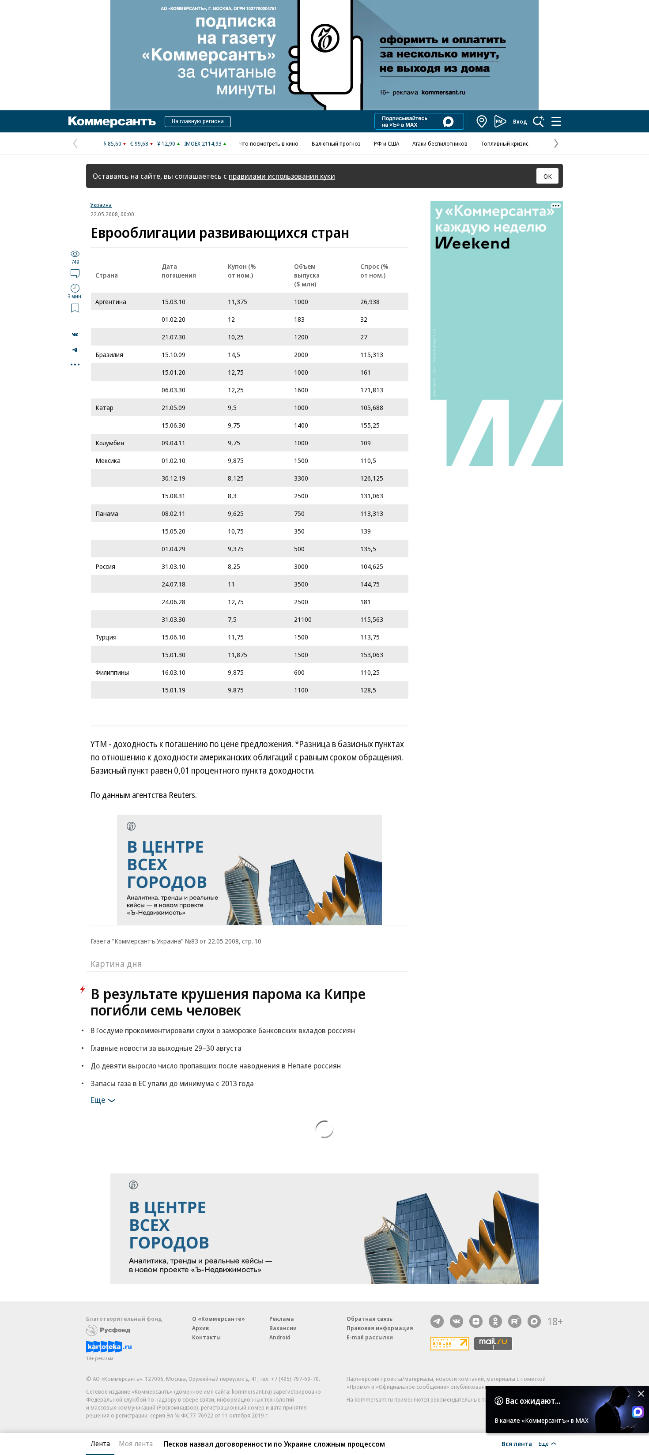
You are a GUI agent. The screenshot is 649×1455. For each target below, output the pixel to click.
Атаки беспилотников (440, 143)
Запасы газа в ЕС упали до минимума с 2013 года (172, 1083)
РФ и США (386, 143)
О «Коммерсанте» (218, 1319)
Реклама (281, 1319)
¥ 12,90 (166, 143)
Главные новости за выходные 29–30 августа (166, 1048)
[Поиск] (538, 121)
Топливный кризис (504, 143)
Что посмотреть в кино (268, 143)
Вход (520, 121)
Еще (98, 1099)
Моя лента (136, 1443)
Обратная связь (369, 1319)
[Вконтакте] (456, 1321)
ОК (547, 176)
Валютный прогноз (336, 143)
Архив (200, 1328)
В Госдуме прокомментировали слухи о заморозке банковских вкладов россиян (223, 1030)
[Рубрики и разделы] (556, 121)
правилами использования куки (282, 176)
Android (280, 1337)
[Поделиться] (75, 334)
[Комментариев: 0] (75, 273)
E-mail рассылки (370, 1337)
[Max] (534, 1321)
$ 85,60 (112, 143)
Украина (101, 205)
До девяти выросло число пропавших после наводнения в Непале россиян (216, 1065)
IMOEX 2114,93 (203, 143)
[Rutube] (514, 1321)
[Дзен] (476, 1321)
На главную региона (198, 121)
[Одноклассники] (495, 1321)
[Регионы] (482, 121)
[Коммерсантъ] (112, 121)
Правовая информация (380, 1328)
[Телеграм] (437, 1321)
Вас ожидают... (533, 1400)
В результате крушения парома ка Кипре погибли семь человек (228, 1002)
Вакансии (283, 1328)
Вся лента (517, 1443)
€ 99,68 (139, 143)
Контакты (206, 1337)
